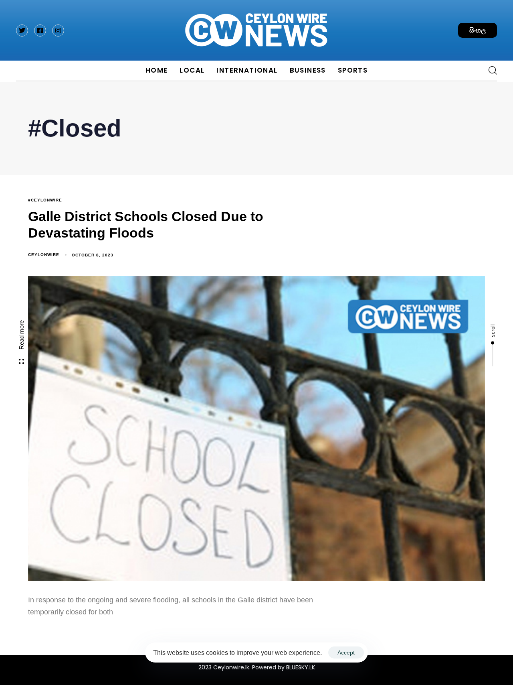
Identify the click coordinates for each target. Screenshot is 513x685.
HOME (156, 70)
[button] (490, 70)
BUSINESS (308, 70)
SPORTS (353, 70)
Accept (346, 652)
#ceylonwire (45, 200)
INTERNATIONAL (246, 70)
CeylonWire (43, 254)
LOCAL (192, 70)
